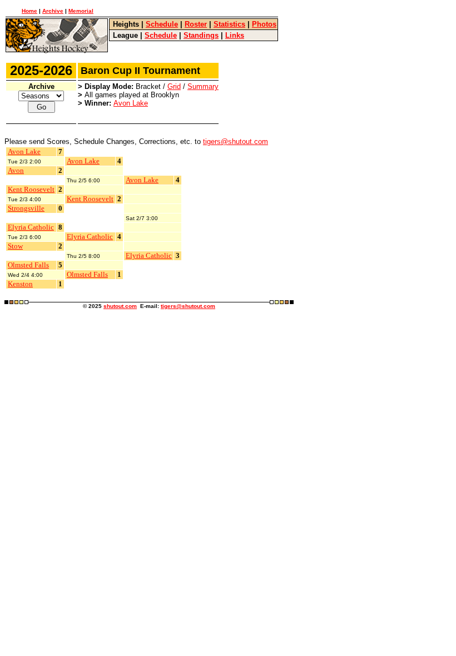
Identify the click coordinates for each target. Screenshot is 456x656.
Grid (174, 86)
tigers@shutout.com (235, 141)
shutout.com (120, 306)
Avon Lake (130, 103)
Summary (203, 86)
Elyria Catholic (31, 227)
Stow (15, 246)
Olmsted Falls (28, 265)
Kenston (20, 284)
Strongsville (26, 208)
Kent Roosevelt (31, 189)
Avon (16, 170)
